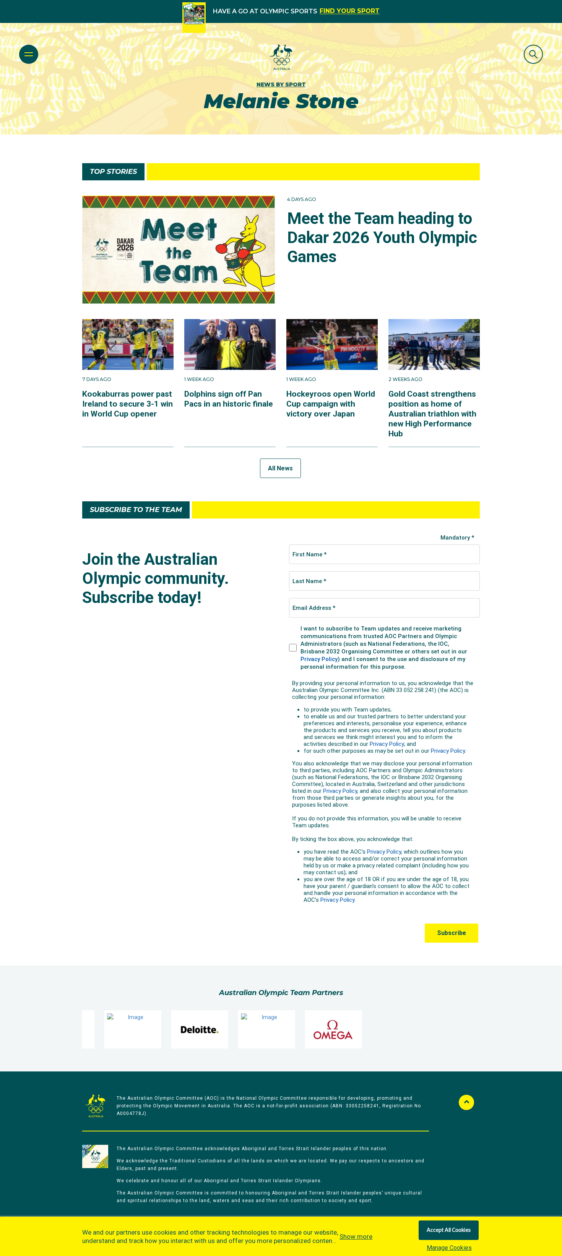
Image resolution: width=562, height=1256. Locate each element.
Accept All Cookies (449, 1230)
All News (280, 468)
